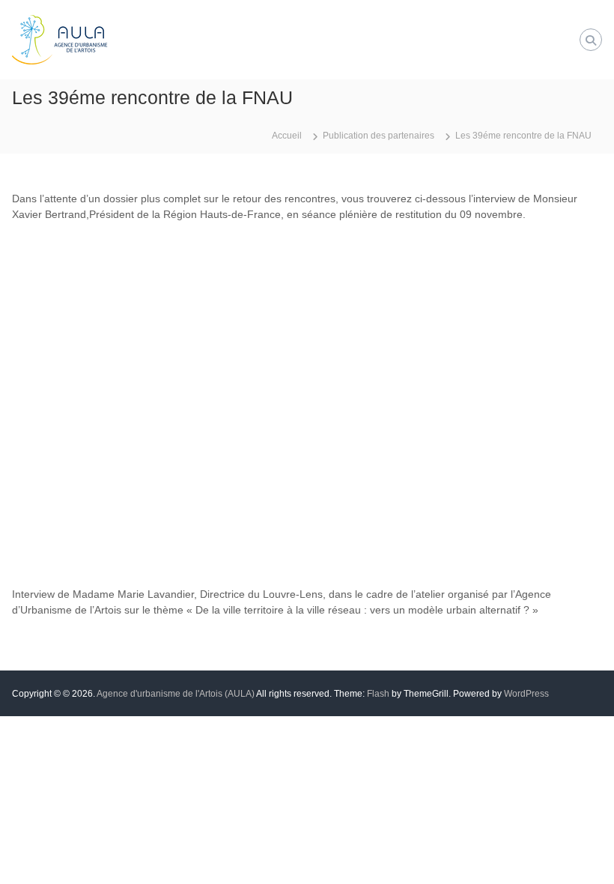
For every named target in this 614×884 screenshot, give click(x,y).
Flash (378, 693)
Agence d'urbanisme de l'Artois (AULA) (176, 693)
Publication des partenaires (378, 135)
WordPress (526, 693)
